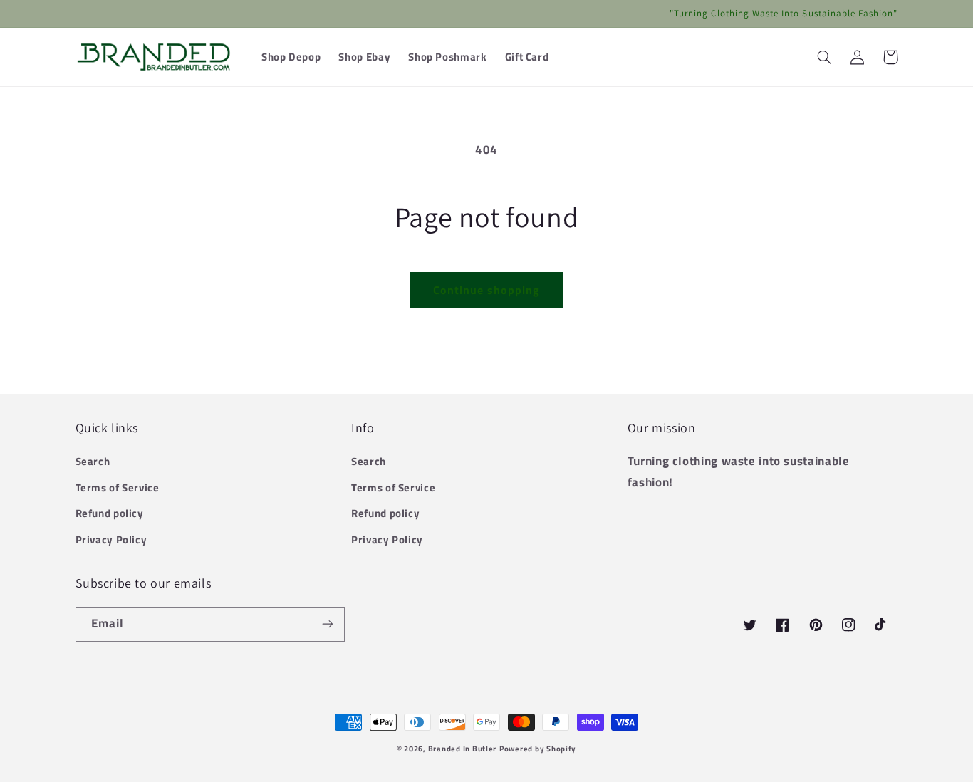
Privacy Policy (111, 539)
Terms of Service (118, 487)
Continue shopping (487, 289)
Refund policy (110, 513)
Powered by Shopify (537, 748)
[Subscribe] (327, 624)
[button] (824, 57)
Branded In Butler (462, 748)
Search (93, 461)
